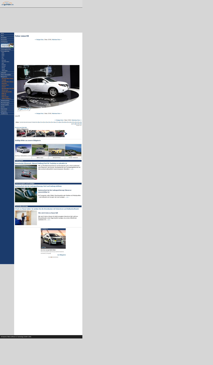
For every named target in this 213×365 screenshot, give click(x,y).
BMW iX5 (4, 95)
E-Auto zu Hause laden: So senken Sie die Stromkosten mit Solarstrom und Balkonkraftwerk (47, 209)
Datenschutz (4, 109)
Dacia (3, 55)
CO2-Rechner (4, 42)
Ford (3, 58)
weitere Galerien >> (6, 98)
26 (81, 122)
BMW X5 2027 (5, 97)
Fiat (2, 57)
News (2, 35)
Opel (3, 63)
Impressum (4, 111)
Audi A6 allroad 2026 (7, 92)
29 (78, 124)
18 (59, 122)
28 (75, 124)
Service (3, 107)
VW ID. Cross (5, 90)
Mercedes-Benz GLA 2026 (8, 88)
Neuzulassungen (5, 102)
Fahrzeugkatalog (5, 51)
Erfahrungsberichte (6, 49)
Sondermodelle (5, 105)
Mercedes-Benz (5, 61)
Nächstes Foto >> (57, 39)
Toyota (3, 69)
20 (65, 122)
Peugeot (4, 64)
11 (41, 122)
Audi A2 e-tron (5, 85)
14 (49, 122)
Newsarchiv (4, 39)
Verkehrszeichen (5, 100)
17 (57, 122)
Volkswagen (4, 70)
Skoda (3, 67)
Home (2, 33)
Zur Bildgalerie (61, 255)
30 (81, 124)
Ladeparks (3, 72)
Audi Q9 (4, 87)
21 (67, 122)
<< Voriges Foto (39, 39)
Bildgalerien (4, 77)
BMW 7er (4, 93)
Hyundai (4, 60)
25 (78, 122)
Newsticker (4, 37)
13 (46, 122)
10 (38, 122)
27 (73, 124)
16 (54, 122)
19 (62, 122)
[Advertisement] (41, 20)
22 (70, 122)
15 (51, 122)
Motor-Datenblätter (6, 75)
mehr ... (72, 169)
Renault (3, 66)
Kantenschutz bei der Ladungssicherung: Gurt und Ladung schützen (38, 186)
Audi (3, 52)
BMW (3, 54)
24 (75, 122)
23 (73, 122)
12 (43, 122)
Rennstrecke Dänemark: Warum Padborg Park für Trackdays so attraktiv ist (41, 163)
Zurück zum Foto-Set (21, 127)
